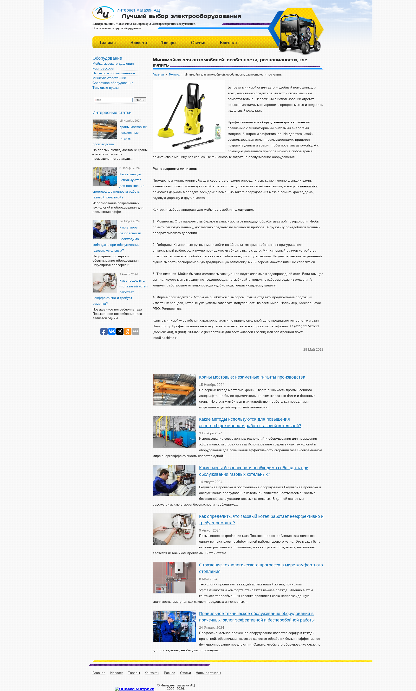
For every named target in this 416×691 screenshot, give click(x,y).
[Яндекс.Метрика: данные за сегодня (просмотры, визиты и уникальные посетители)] (134, 689)
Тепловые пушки (105, 87)
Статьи (198, 42)
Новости (138, 42)
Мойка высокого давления (113, 63)
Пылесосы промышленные (113, 73)
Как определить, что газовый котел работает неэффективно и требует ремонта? (120, 292)
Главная (108, 42)
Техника (174, 74)
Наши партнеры (208, 673)
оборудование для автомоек (282, 122)
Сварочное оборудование (112, 83)
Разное (169, 673)
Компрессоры (103, 68)
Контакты (230, 42)
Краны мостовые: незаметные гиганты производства (252, 377)
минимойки (309, 186)
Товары (168, 42)
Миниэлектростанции (109, 78)
